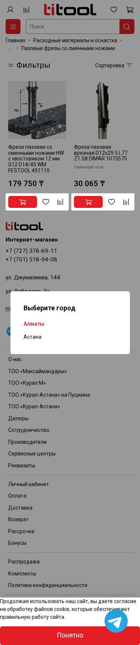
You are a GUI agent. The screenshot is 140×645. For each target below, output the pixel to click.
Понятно (70, 635)
